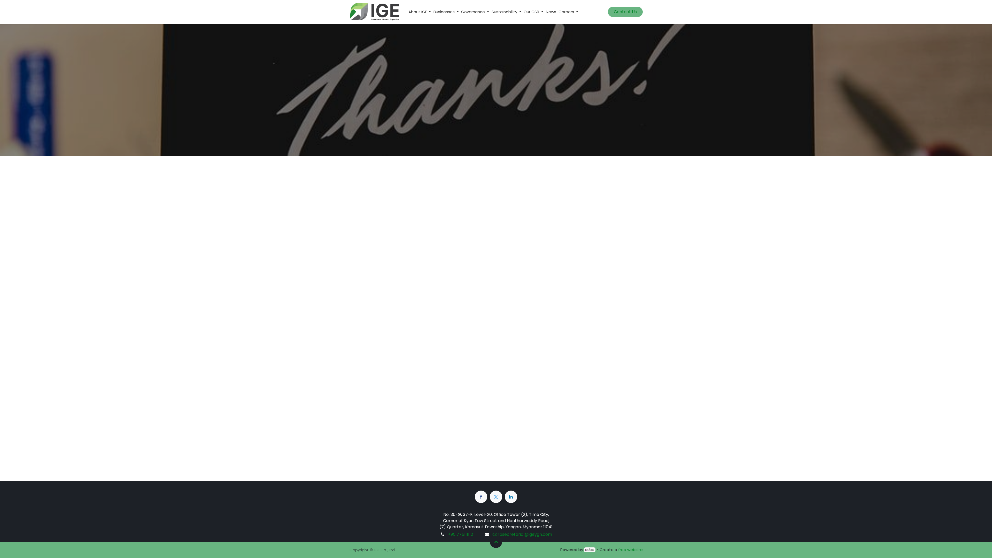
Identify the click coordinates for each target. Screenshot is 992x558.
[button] (496, 542)
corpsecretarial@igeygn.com (522, 534)
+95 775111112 (460, 534)
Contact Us (625, 12)
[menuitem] (551, 12)
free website (630, 549)
